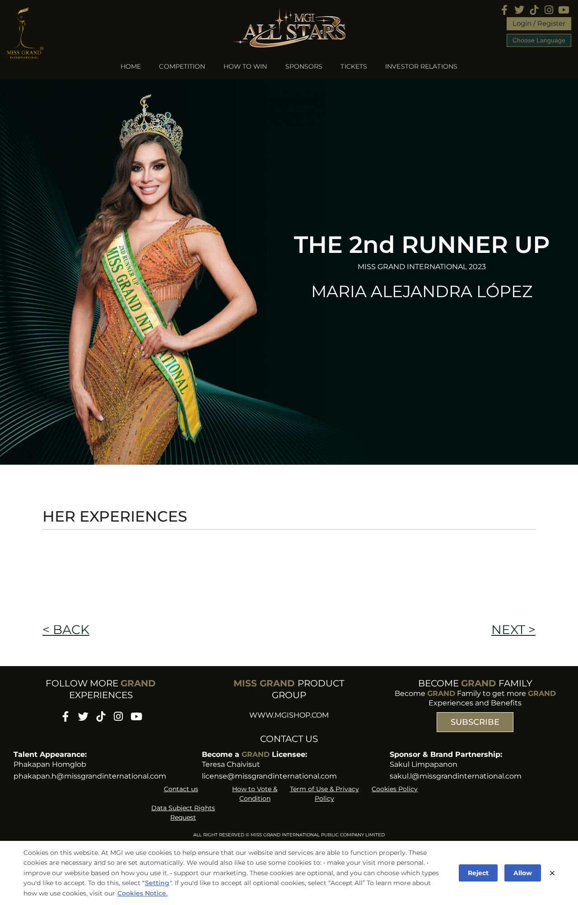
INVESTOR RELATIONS (421, 66)
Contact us (181, 789)
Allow (522, 873)
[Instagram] (548, 9)
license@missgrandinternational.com (269, 776)
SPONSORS (304, 66)
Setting (157, 883)
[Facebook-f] (504, 9)
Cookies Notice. (142, 893)
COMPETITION (182, 66)
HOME (131, 66)
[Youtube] (563, 9)
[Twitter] (519, 9)
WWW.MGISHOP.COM (289, 715)
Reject (478, 873)
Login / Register (539, 23)
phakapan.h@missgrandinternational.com (90, 776)
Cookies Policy (395, 789)
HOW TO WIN (245, 66)
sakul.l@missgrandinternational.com (456, 776)
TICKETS (353, 66)
